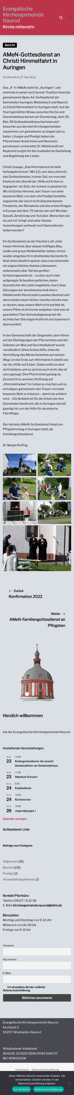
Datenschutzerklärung (45, 1069)
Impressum (22, 1069)
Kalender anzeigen (15, 819)
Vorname (8, 945)
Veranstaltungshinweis (19, 879)
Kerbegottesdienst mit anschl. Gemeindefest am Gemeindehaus (36, 763)
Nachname (10, 959)
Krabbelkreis (23, 788)
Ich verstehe (21, 1089)
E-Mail (7, 973)
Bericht (10, 45)
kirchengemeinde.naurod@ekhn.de (37, 905)
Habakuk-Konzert (26, 777)
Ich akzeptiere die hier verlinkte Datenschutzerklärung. (24, 988)
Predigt (8, 873)
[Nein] (69, 1083)
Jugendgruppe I (25, 811)
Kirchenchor (23, 799)
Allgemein (10, 861)
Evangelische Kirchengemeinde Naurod (23, 14)
